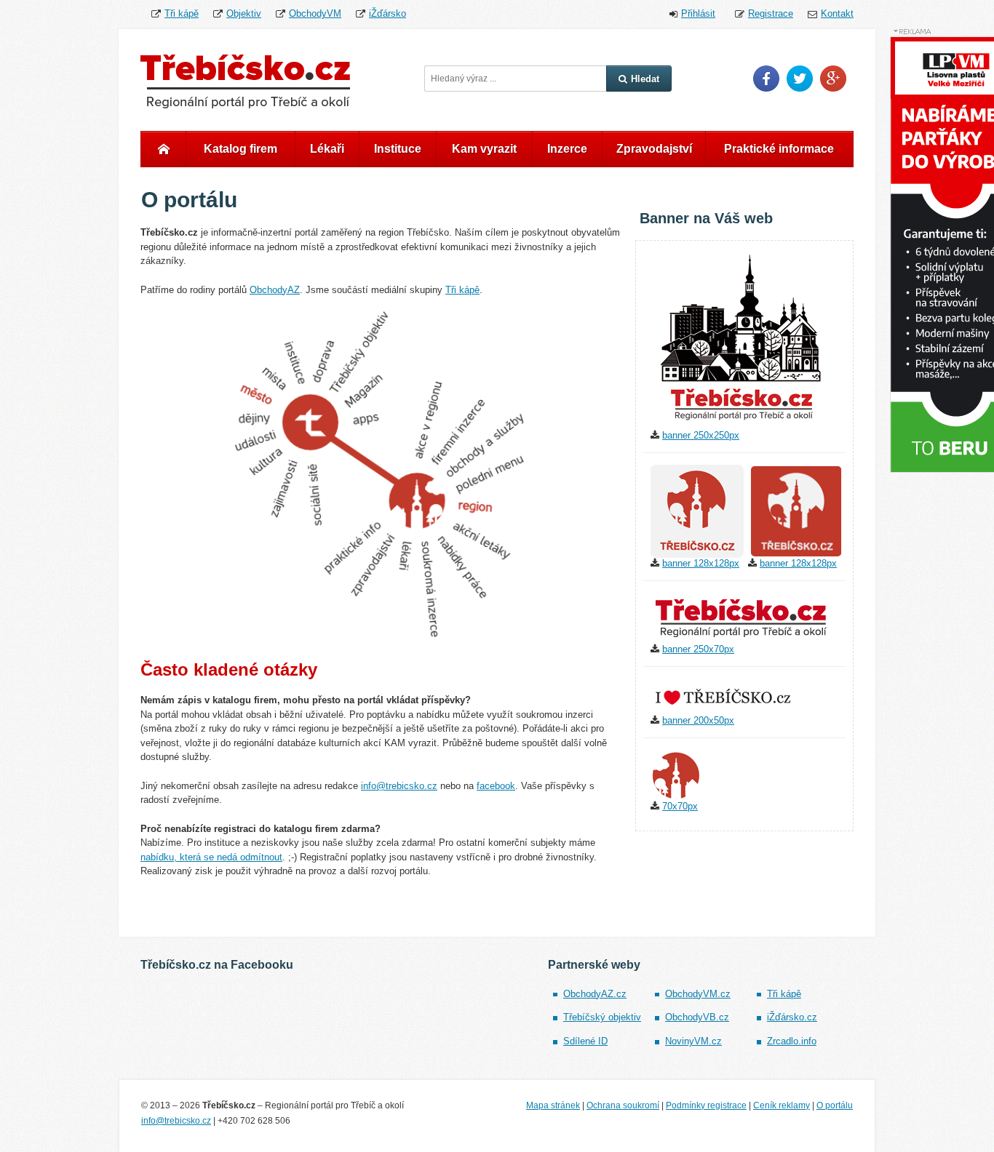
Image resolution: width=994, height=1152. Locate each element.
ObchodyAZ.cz (595, 993)
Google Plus (833, 78)
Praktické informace (779, 149)
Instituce (397, 149)
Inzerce (567, 149)
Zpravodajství (654, 149)
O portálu (834, 1105)
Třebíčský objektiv (602, 1017)
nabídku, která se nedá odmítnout (211, 857)
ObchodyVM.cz (698, 993)
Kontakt (837, 13)
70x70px (680, 806)
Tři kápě (181, 13)
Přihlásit (698, 13)
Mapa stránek (553, 1105)
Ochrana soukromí (623, 1105)
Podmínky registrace (706, 1105)
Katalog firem (240, 149)
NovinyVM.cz (693, 1041)
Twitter (800, 78)
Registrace (770, 13)
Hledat (645, 78)
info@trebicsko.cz (399, 785)
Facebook (766, 78)
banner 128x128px (700, 563)
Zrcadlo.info (791, 1041)
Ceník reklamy (781, 1105)
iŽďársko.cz (792, 1017)
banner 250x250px (700, 435)
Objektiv (243, 13)
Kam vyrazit (484, 149)
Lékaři (327, 149)
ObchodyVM (315, 13)
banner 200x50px (698, 720)
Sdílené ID (585, 1041)
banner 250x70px (698, 649)
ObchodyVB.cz (697, 1017)
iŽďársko (387, 13)
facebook (496, 785)
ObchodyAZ (275, 289)
